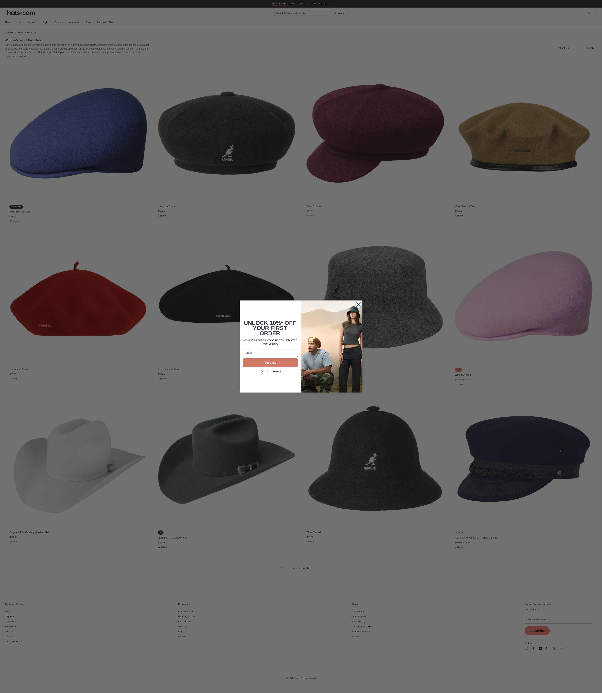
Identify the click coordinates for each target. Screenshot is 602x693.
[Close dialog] (358, 304)
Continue (270, 362)
